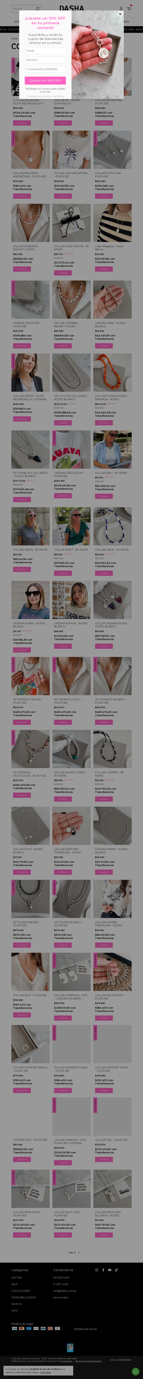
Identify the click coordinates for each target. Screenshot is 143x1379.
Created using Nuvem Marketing (45, 96)
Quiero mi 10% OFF (45, 81)
